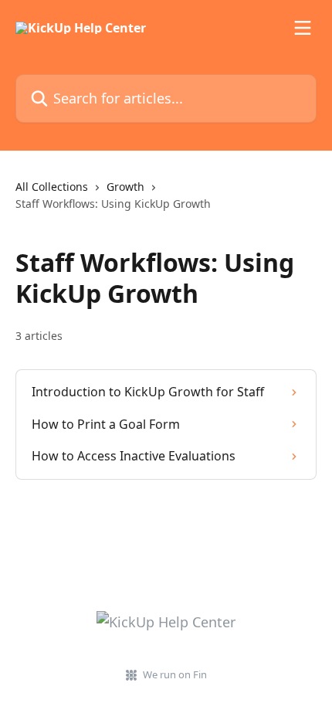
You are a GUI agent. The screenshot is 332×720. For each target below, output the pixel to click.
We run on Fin (175, 674)
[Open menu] (303, 28)
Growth (125, 186)
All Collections (51, 186)
